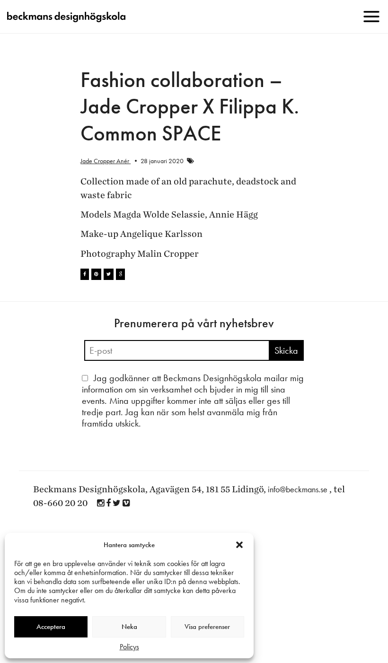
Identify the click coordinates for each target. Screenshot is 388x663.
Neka (129, 626)
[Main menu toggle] (371, 16)
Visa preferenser (207, 626)
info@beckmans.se (297, 489)
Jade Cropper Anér (105, 161)
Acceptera (50, 626)
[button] (239, 545)
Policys (129, 647)
